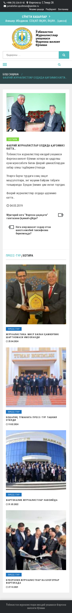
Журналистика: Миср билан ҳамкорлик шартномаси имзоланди (32, 336)
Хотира (12, 139)
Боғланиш (63, 9)
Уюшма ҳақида (36, 9)
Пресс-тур (13, 255)
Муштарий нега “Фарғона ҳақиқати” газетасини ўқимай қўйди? (27, 216)
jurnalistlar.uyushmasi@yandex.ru (23, 6)
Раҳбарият (51, 9)
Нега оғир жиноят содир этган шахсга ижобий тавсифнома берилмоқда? (33, 230)
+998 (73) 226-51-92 (15, 2)
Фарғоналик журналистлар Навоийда (31, 500)
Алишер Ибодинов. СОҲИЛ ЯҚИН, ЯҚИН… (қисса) (36, 21)
